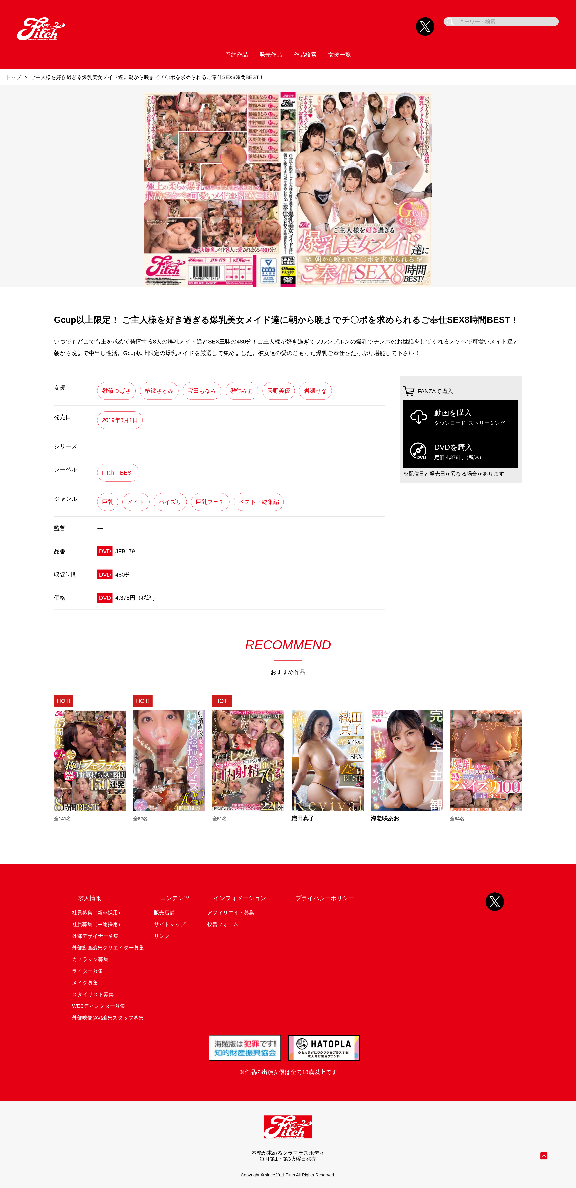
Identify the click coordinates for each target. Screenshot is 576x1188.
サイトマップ (170, 924)
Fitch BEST (118, 472)
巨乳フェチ (210, 502)
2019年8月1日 (120, 420)
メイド (136, 502)
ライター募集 (87, 971)
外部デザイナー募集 (95, 936)
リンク (162, 936)
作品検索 (305, 54)
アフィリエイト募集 (230, 912)
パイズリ (170, 502)
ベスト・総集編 (259, 502)
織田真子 (303, 818)
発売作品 (271, 54)
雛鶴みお (241, 390)
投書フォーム (222, 924)
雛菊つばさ (116, 390)
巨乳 (107, 502)
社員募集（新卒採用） (97, 912)
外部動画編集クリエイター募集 (108, 948)
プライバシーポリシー (325, 898)
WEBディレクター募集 (98, 1006)
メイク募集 (85, 983)
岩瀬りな (315, 390)
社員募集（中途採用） (97, 924)
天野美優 (278, 390)
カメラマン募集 (90, 959)
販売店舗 (164, 912)
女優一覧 (339, 54)
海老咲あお (385, 818)
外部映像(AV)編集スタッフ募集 (108, 1018)
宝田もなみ (202, 390)
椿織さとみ (159, 390)
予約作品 (236, 54)
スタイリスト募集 (93, 994)
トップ (13, 77)
